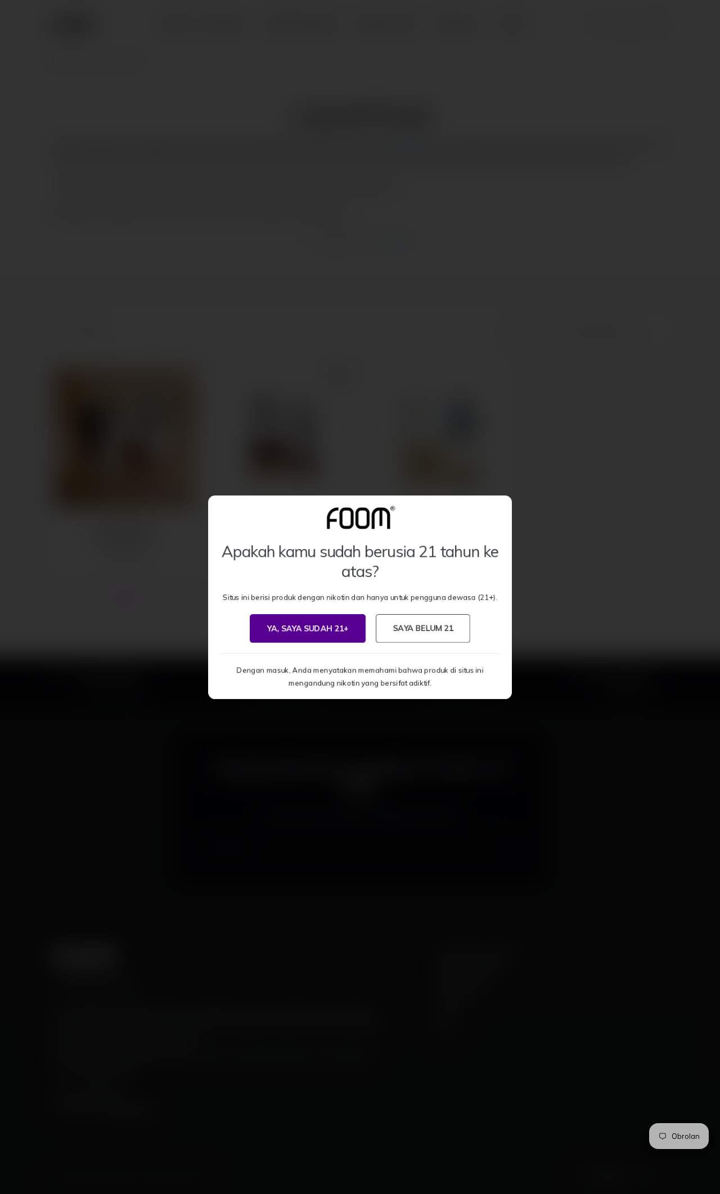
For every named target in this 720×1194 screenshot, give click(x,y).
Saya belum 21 (423, 628)
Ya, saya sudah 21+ (307, 628)
